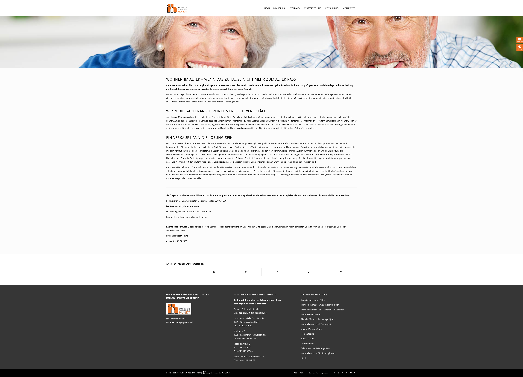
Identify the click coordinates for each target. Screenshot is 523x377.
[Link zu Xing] (355, 373)
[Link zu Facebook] (334, 373)
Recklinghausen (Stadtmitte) (250, 334)
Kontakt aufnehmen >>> (252, 356)
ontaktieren (172, 200)
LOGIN (304, 358)
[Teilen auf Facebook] (182, 272)
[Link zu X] (342, 373)
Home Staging (307, 333)
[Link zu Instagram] (338, 373)
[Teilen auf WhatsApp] (246, 272)
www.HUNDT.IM (247, 360)
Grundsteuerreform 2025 (313, 300)
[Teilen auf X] (214, 272)
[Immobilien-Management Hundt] (177, 8)
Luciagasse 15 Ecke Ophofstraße (249, 318)
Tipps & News (307, 338)
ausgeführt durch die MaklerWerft (218, 373)
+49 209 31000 (244, 325)
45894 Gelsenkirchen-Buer (246, 322)
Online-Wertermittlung (311, 328)
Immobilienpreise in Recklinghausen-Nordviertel (323, 309)
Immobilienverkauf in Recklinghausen (318, 353)
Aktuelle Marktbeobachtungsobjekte (318, 319)
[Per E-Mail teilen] (341, 272)
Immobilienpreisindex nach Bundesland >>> (187, 217)
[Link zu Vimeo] (347, 373)
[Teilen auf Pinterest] (277, 272)
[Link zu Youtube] (351, 373)
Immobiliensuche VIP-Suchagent (316, 324)
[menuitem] (267, 8)
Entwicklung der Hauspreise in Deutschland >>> (188, 211)
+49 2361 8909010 (246, 338)
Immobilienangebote (310, 314)
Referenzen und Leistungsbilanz (316, 348)
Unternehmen (307, 343)
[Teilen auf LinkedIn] (309, 272)
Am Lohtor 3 (239, 331)
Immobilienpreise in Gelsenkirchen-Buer (320, 304)
